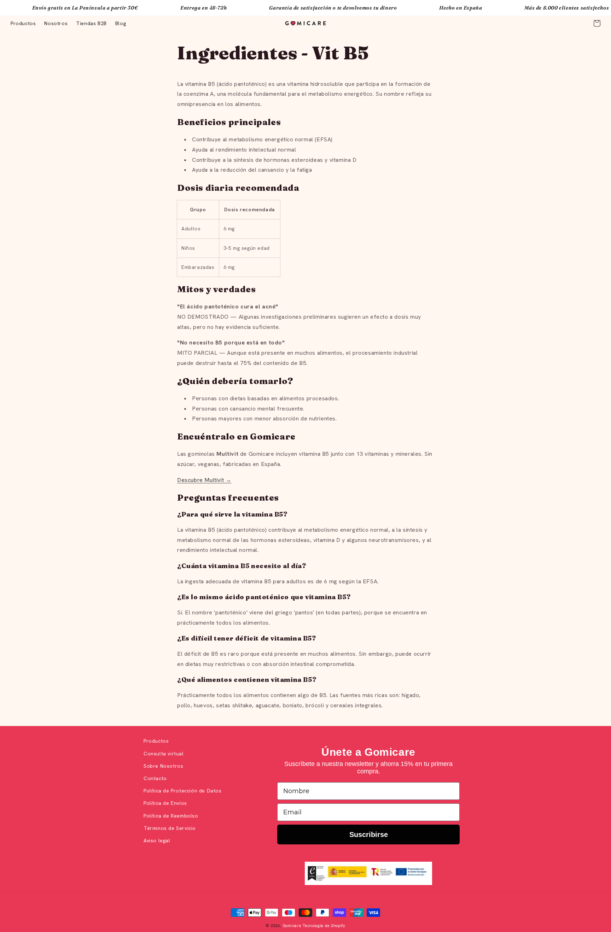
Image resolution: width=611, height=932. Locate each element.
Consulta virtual (164, 753)
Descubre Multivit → (204, 480)
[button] (597, 23)
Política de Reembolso (171, 816)
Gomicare (292, 925)
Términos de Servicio (170, 828)
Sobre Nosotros (163, 766)
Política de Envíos (165, 803)
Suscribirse (368, 834)
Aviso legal (157, 840)
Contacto (155, 778)
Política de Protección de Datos (183, 791)
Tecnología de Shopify (324, 925)
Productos (156, 741)
